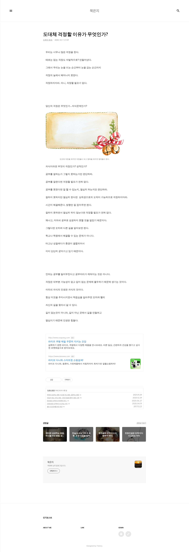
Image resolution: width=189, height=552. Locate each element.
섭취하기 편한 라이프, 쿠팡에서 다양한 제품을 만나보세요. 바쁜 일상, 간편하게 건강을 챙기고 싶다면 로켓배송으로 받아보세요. (94, 346)
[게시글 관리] (58, 380)
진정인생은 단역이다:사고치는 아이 (57, 404)
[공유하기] (55, 380)
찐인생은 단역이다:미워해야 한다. (57, 401)
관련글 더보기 (141, 423)
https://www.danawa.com (59, 356)
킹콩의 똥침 (51, 390)
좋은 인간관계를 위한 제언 (54, 407)
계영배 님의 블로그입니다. (56, 466)
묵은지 (50, 462)
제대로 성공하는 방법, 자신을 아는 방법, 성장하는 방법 (63, 395)
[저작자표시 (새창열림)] (74, 380)
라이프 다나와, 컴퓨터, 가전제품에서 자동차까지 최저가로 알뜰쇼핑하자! (81, 363)
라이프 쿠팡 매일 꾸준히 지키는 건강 (67, 341)
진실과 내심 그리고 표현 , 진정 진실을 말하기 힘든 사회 (63, 398)
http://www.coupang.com (59, 338)
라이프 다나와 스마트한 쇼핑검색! (65, 360)
